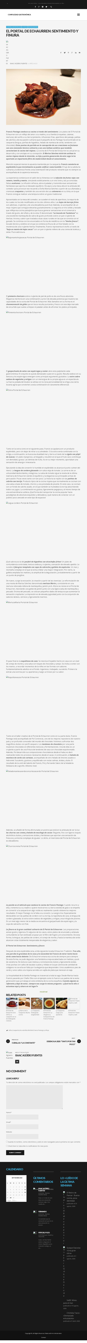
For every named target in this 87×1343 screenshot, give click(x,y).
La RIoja (46, 1030)
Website (9, 1132)
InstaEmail (43, 992)
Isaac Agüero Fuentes (18, 63)
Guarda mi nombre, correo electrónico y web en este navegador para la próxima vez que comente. (44, 1142)
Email (8, 1122)
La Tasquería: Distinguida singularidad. (35, 1013)
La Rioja (24, 27)
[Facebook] (35, 7)
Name (9, 1112)
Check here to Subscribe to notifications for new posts (28, 1146)
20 (25, 1192)
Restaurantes (33, 27)
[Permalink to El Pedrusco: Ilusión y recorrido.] (35, 1233)
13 (25, 1189)
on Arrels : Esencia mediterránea (44, 1193)
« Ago (8, 1200)
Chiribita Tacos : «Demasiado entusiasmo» (71, 1316)
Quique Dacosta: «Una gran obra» (74, 1250)
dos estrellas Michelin (26, 1030)
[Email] (17, 1061)
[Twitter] (46, 7)
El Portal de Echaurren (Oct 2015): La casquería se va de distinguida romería (11, 1016)
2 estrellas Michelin (14, 27)
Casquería (15, 1030)
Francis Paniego (39, 1030)
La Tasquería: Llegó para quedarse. (60, 1013)
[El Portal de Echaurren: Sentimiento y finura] (43, 97)
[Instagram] (42, 7)
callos (10, 1030)
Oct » (14, 1200)
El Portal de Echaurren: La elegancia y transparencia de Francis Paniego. (49, 1015)
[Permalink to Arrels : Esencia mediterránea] (43, 1189)
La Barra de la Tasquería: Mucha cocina (24, 1013)
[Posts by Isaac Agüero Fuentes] (7, 52)
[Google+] (39, 7)
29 (10, 1198)
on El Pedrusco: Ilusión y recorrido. (45, 1235)
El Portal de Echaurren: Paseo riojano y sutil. (74, 1013)
